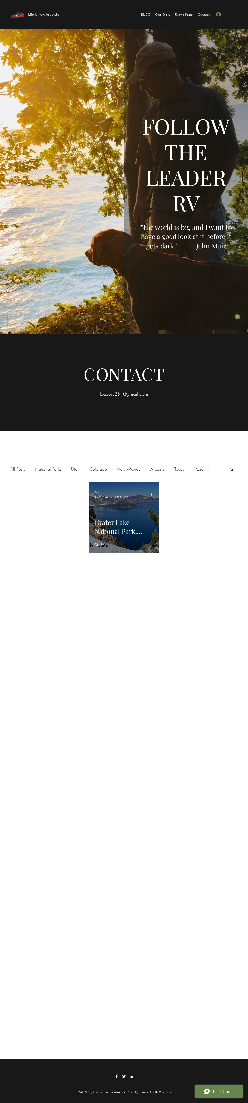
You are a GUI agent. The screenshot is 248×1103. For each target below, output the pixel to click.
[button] (231, 469)
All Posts (17, 469)
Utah (75, 469)
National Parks (48, 469)
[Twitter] (124, 1076)
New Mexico (128, 469)
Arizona (157, 469)
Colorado (98, 469)
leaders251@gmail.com (124, 394)
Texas (179, 469)
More (198, 469)
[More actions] (153, 494)
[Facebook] (116, 1076)
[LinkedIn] (131, 1076)
